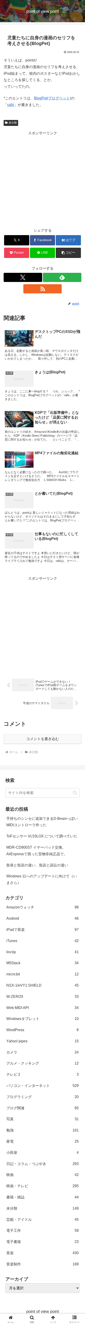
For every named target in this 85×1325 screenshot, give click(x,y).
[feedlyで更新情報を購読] (62, 277)
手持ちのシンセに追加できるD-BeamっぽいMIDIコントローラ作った (42, 822)
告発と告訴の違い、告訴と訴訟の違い (37, 865)
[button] (68, 253)
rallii (10, 105)
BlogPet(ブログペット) (52, 98)
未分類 (13, 122)
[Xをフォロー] (23, 277)
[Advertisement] (42, 179)
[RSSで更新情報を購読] (42, 288)
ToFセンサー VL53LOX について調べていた (41, 836)
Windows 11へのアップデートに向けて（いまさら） (41, 879)
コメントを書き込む (42, 739)
